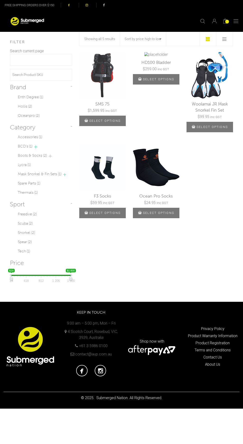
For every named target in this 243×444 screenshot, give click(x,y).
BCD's (25, 146)
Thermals (28, 192)
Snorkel (26, 232)
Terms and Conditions (213, 350)
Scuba (25, 223)
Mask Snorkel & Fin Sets (39, 174)
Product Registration (213, 343)
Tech (24, 251)
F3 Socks (102, 196)
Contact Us (212, 357)
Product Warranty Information (213, 336)
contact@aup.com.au (93, 354)
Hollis (25, 106)
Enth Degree (30, 97)
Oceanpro (29, 115)
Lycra (24, 164)
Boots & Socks (32, 155)
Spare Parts (29, 183)
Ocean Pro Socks (156, 196)
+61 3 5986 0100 (93, 346)
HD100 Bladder (156, 62)
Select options (105, 121)
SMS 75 (102, 104)
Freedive (27, 214)
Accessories (30, 137)
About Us (212, 364)
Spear (25, 242)
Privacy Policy (212, 328)
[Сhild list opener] (35, 146)
